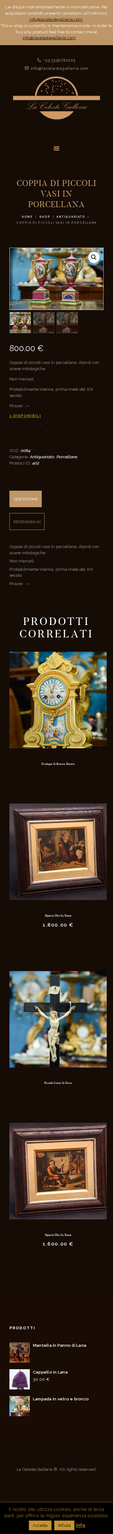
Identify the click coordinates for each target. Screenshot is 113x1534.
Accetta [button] (40, 1525)
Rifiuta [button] (64, 1525)
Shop (45, 216)
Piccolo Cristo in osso (58, 1083)
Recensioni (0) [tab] (26, 522)
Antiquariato (70, 216)
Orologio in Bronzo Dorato (58, 764)
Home (27, 216)
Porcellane (66, 456)
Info (80, 1525)
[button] (94, 257)
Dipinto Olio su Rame (58, 915)
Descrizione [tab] (25, 499)
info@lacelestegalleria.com (56, 19)
